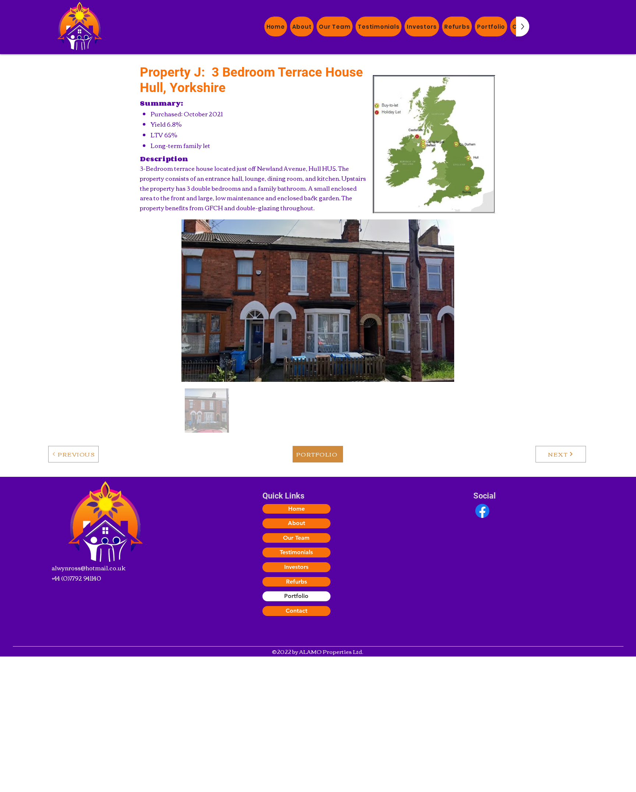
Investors (296, 566)
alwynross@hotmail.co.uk (89, 567)
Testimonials (296, 552)
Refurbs (296, 581)
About (296, 523)
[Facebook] (482, 510)
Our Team (296, 537)
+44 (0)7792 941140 (76, 578)
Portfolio (296, 595)
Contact (296, 610)
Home (296, 508)
